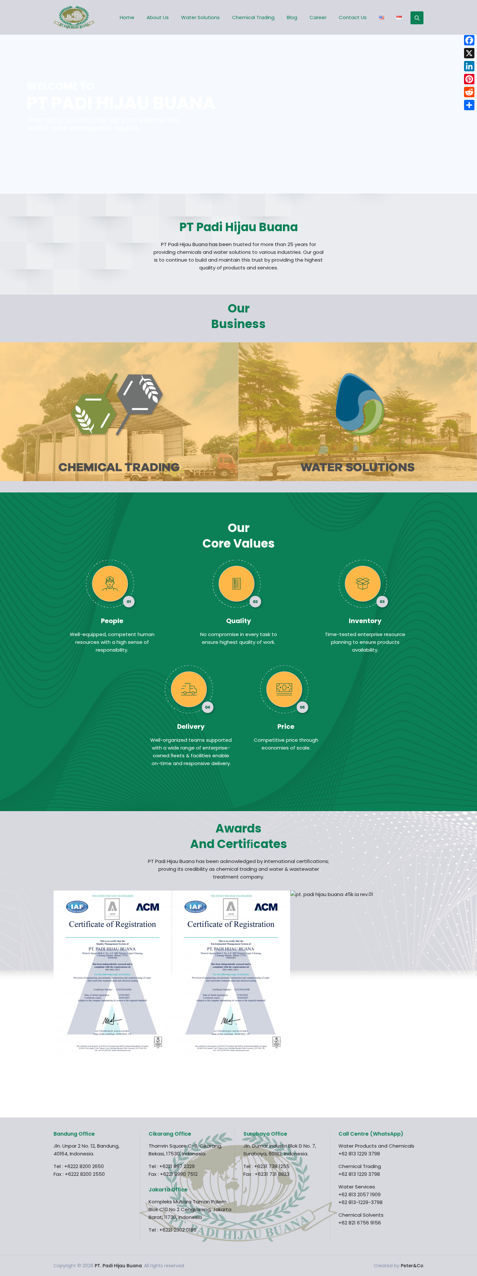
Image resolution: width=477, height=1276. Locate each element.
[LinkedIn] (469, 66)
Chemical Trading (253, 17)
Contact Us (353, 17)
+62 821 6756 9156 (359, 1222)
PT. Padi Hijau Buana (118, 1265)
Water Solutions (200, 17)
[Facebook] (469, 40)
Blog (292, 17)
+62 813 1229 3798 (359, 1153)
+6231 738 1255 (271, 1166)
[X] (469, 53)
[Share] (469, 105)
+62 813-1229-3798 (360, 1202)
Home (127, 17)
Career (318, 17)
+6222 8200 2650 (84, 1166)
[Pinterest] (469, 79)
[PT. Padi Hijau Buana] (74, 17)
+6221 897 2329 (177, 1166)
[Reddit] (469, 92)
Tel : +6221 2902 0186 (172, 1229)
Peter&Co (412, 1265)
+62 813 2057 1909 (359, 1194)
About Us (158, 17)
